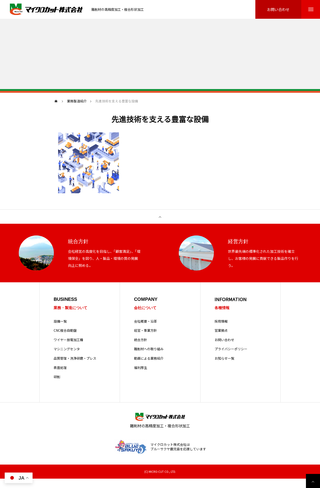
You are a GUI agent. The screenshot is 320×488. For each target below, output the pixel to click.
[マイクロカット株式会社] (46, 9)
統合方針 (140, 340)
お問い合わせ (224, 340)
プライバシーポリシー (231, 349)
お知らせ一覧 (224, 358)
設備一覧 (60, 321)
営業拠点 (221, 330)
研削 (57, 377)
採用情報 (221, 321)
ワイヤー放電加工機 (68, 340)
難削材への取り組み (149, 349)
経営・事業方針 (145, 330)
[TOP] (160, 216)
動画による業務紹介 (149, 358)
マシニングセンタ (67, 349)
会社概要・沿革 (145, 321)
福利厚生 (140, 367)
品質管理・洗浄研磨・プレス (75, 358)
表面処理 (60, 367)
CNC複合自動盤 (65, 330)
